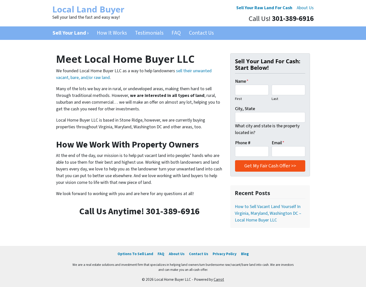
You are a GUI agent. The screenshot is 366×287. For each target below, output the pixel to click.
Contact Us (201, 33)
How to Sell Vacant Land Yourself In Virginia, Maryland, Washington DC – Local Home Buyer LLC (268, 213)
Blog (245, 254)
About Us (305, 8)
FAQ (176, 33)
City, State (245, 109)
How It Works (112, 33)
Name (241, 81)
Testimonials (149, 33)
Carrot (219, 279)
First (238, 98)
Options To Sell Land (135, 254)
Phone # (242, 143)
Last (275, 98)
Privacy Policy (225, 254)
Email (278, 143)
